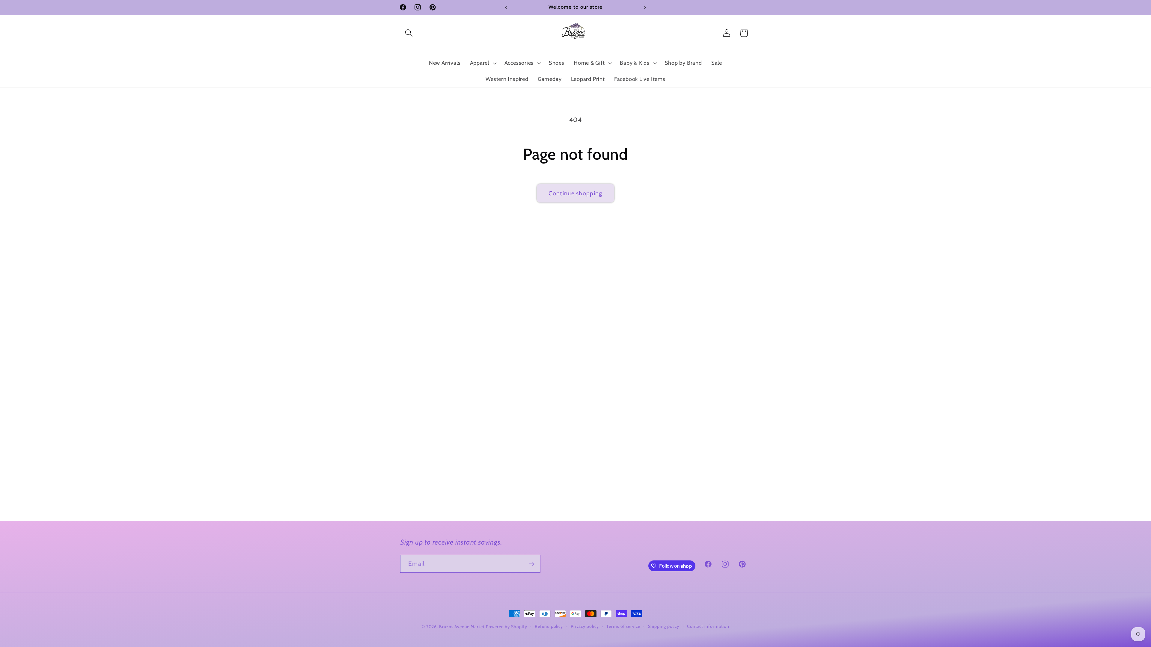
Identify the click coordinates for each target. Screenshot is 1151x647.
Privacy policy (585, 626)
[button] (408, 33)
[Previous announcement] (506, 7)
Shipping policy (664, 626)
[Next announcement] (645, 7)
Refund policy (549, 626)
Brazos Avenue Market (462, 626)
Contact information (708, 626)
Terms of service (623, 626)
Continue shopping (575, 193)
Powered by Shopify (506, 626)
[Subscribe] (531, 564)
